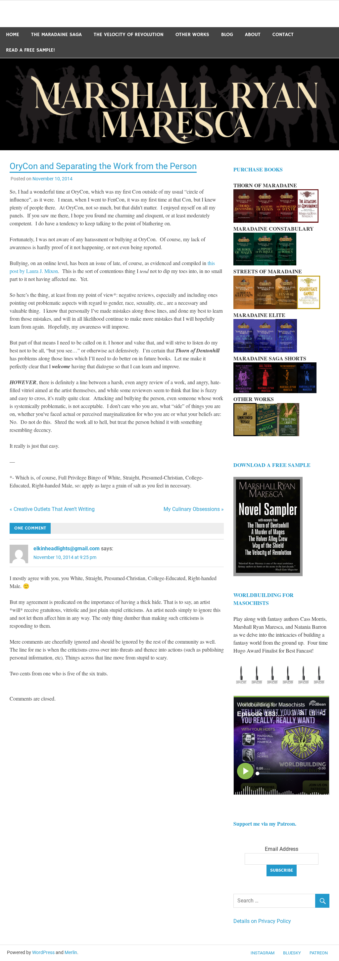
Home (12, 34)
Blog (227, 34)
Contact (283, 34)
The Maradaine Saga (56, 34)
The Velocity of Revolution (129, 34)
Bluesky (292, 952)
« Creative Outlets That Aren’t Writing (52, 509)
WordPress (43, 952)
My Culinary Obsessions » (194, 509)
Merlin (71, 952)
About (253, 34)
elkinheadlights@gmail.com (66, 548)
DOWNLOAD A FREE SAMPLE (272, 465)
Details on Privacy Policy (262, 921)
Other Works (192, 34)
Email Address (281, 849)
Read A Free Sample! (30, 50)
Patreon (319, 952)
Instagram (262, 952)
